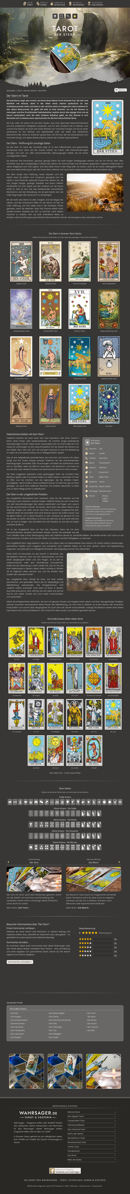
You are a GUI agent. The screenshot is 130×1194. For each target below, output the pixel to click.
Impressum (97, 1186)
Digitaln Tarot (21, 284)
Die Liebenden (17, 696)
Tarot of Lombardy (79, 284)
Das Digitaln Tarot (76, 1116)
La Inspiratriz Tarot (21, 379)
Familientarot (74, 1151)
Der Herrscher (94, 659)
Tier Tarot (108, 426)
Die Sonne (55, 768)
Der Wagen (36, 696)
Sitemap (74, 1186)
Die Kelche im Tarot (76, 1138)
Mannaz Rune (74, 1112)
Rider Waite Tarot (79, 426)
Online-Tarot (73, 1146)
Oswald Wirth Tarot (50, 331)
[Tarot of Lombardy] (26, 1071)
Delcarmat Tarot (80, 379)
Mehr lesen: (18, 907)
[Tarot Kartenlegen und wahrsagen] (23, 0)
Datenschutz (85, 1186)
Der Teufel (75, 732)
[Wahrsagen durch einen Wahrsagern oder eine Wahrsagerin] (69, 0)
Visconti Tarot (50, 426)
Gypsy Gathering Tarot (108, 331)
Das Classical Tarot (76, 1129)
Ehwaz (105, 496)
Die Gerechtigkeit (113, 696)
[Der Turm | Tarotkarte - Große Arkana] (34, 891)
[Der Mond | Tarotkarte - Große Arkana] (93, 891)
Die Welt (93, 768)
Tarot (19, 90)
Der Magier (36, 659)
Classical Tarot (50, 284)
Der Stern (113, 732)
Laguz (105, 498)
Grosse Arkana (30, 90)
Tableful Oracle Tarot (109, 379)
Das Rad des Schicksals (94, 696)
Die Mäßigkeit (55, 732)
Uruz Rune (72, 1155)
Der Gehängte (16, 732)
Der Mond (36, 768)
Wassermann (105, 491)
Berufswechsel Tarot (77, 1142)
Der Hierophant (113, 659)
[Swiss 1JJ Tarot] (65, 1071)
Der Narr (17, 659)
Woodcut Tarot (21, 426)
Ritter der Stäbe (75, 1159)
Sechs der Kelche (75, 1133)
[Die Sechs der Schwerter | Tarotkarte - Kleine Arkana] (103, 1071)
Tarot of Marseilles (109, 284)
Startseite (11, 90)
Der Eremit (74, 696)
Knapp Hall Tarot (50, 379)
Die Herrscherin (74, 659)
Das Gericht (74, 768)
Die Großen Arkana (18, 1008)
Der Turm (94, 732)
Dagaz (105, 501)
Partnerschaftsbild (76, 1125)
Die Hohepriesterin (55, 659)
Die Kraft (55, 696)
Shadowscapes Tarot (21, 331)
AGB (66, 1186)
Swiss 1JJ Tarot (79, 331)
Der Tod (36, 732)
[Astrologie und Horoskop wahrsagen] (50, 0)
